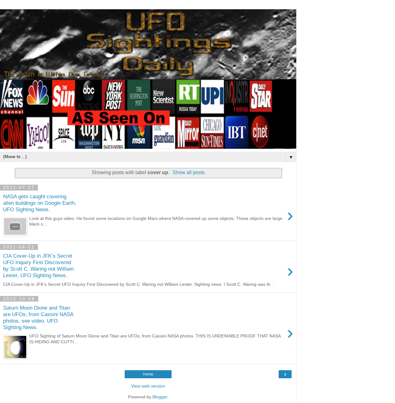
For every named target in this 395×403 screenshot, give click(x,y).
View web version (148, 386)
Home (148, 374)
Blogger (159, 396)
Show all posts (189, 172)
